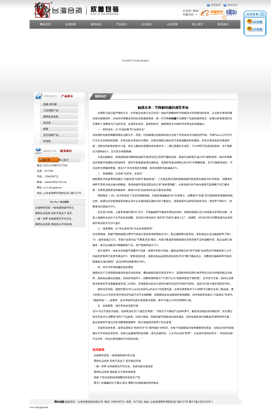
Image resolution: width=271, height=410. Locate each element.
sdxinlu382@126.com (55, 182)
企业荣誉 (172, 24)
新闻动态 (96, 24)
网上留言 (197, 24)
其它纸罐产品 (49, 134)
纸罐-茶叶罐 (48, 104)
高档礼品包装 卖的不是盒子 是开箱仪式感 (117, 360)
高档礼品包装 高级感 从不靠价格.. (53, 224)
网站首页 (45, 24)
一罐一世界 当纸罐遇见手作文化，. (54, 218)
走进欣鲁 (70, 24)
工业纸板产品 (49, 110)
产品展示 (121, 24)
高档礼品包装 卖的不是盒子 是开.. (53, 213)
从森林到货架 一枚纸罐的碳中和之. (54, 207)
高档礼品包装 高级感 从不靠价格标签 (114, 371)
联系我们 (223, 24)
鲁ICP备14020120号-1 (201, 401)
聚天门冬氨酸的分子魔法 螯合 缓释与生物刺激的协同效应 (126, 382)
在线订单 (45, 159)
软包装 (45, 141)
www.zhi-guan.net (52, 187)
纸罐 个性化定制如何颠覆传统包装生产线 (116, 377)
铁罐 (44, 128)
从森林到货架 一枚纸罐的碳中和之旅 (114, 355)
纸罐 (173, 118)
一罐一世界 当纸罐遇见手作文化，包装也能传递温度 (123, 366)
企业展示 (146, 24)
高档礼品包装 (49, 116)
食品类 (45, 122)
